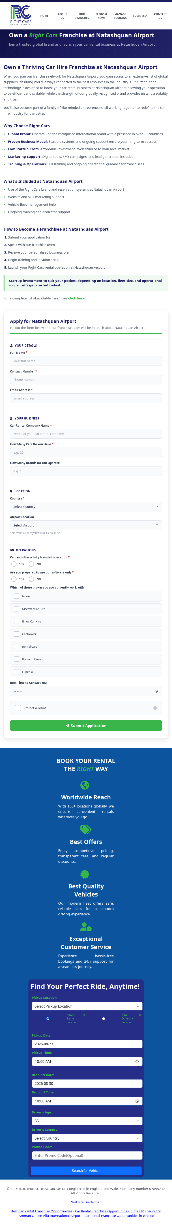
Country (17, 498)
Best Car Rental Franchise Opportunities (41, 1211)
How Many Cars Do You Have (31, 444)
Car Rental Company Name (31, 426)
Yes (21, 564)
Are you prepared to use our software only (42, 572)
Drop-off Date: (43, 1075)
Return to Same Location (76, 1018)
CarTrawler (29, 634)
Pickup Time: (42, 1053)
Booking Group (32, 659)
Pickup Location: (45, 997)
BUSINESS (139, 16)
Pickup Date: (41, 1035)
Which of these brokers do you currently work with (47, 587)
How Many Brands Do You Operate (35, 463)
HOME (44, 16)
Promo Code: (42, 1147)
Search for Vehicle (86, 1171)
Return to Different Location (131, 1018)
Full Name (18, 353)
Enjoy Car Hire (31, 621)
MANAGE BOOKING (120, 16)
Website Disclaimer (86, 1202)
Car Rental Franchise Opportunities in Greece (119, 1215)
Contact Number (23, 371)
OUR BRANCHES (82, 16)
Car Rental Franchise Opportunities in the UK (109, 1211)
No (39, 564)
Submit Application (88, 725)
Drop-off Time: (43, 1092)
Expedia (27, 672)
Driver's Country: (45, 1129)
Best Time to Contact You (28, 683)
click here (76, 298)
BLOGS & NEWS (101, 16)
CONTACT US (160, 16)
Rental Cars (29, 647)
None (26, 596)
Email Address (21, 390)
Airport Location (22, 517)
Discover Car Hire (33, 609)
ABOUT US (62, 16)
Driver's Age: (42, 1112)
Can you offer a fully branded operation (40, 557)
